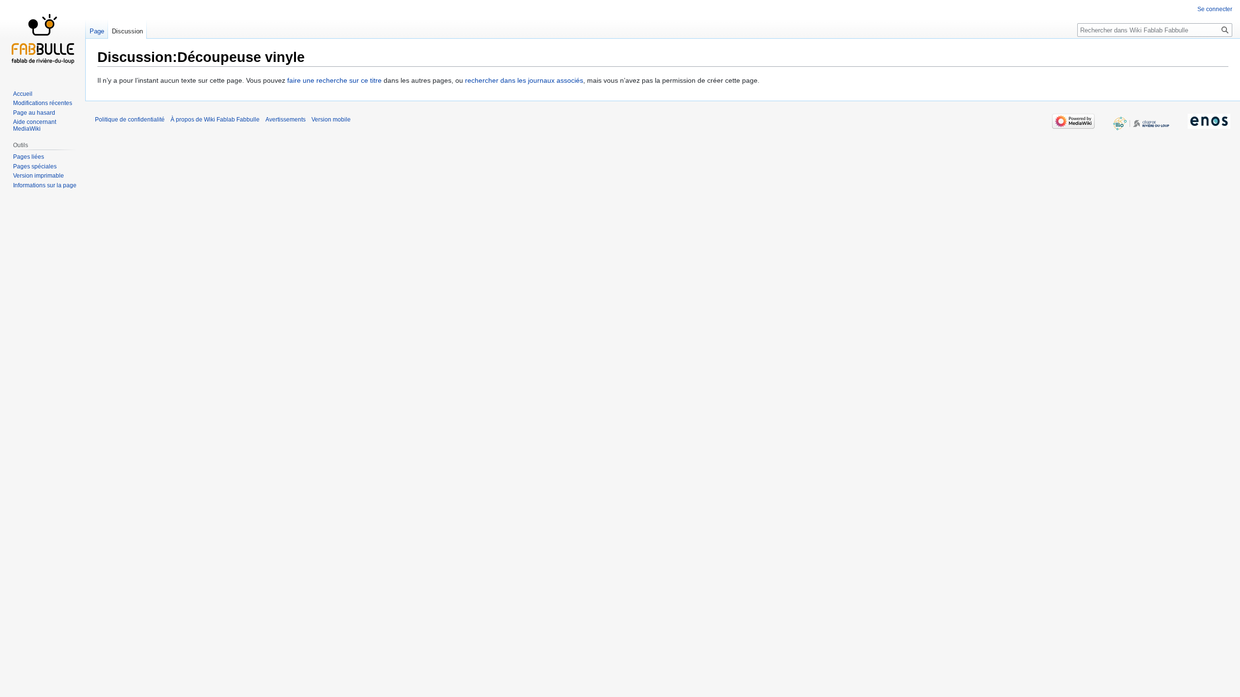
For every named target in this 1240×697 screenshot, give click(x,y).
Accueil (22, 94)
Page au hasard (34, 112)
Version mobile (331, 119)
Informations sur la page (45, 185)
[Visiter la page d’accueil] (42, 38)
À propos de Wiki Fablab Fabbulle (215, 119)
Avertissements (285, 119)
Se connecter (1214, 9)
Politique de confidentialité (130, 119)
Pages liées (28, 156)
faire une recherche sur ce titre (334, 80)
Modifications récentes (42, 103)
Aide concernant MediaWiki (34, 125)
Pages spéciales (35, 166)
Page (97, 31)
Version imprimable (38, 175)
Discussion (127, 31)
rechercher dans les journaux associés (524, 80)
